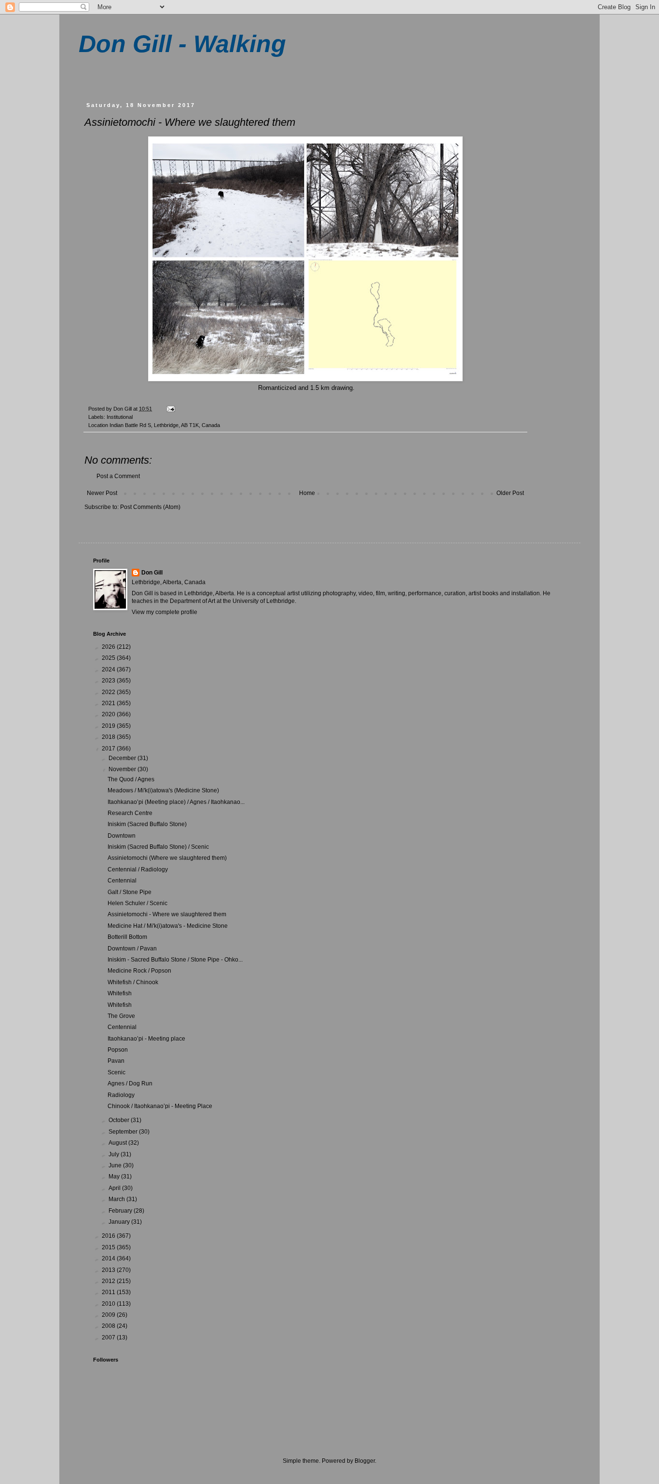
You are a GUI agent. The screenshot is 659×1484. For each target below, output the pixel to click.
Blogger (365, 1460)
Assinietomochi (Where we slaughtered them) (167, 858)
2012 (109, 1281)
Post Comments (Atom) (150, 507)
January (120, 1221)
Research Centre (130, 813)
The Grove (121, 1016)
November (123, 769)
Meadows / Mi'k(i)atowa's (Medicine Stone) (163, 790)
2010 (109, 1303)
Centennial (122, 880)
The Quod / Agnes (131, 779)
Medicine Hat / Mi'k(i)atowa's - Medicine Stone (168, 925)
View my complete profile (164, 612)
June (116, 1165)
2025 (109, 658)
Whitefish (120, 993)
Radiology (121, 1095)
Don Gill (152, 572)
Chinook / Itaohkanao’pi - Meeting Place (160, 1106)
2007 (109, 1337)
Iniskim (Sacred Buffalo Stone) (147, 824)
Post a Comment (118, 476)
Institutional (120, 417)
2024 (109, 669)
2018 (109, 737)
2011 (109, 1292)
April (115, 1188)
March (117, 1199)
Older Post (510, 493)
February (121, 1210)
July (115, 1154)
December (123, 758)
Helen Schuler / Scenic (137, 903)
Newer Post (102, 493)
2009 (109, 1314)
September (124, 1131)
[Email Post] (170, 409)
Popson (118, 1049)
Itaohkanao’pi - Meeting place (146, 1038)
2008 (109, 1326)
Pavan (116, 1060)
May (115, 1176)
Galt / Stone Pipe (129, 892)
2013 (109, 1270)
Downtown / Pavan (132, 948)
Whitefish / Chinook (133, 982)
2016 (109, 1235)
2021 (109, 703)
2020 (109, 714)
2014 (109, 1258)
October (120, 1120)
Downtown (122, 835)
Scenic (116, 1072)
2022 (109, 692)
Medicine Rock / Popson (139, 970)
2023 (109, 680)
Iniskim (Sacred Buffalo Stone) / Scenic (158, 846)
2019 (109, 725)
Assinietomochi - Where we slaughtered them (167, 914)
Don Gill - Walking (182, 43)
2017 (109, 748)
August (118, 1142)
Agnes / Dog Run (130, 1083)
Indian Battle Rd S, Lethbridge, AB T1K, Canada (165, 425)
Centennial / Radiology (138, 869)
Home (307, 493)
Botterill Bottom (127, 937)
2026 (109, 646)
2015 (109, 1247)
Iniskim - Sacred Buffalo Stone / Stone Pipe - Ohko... (175, 959)
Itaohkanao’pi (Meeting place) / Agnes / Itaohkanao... (176, 802)
